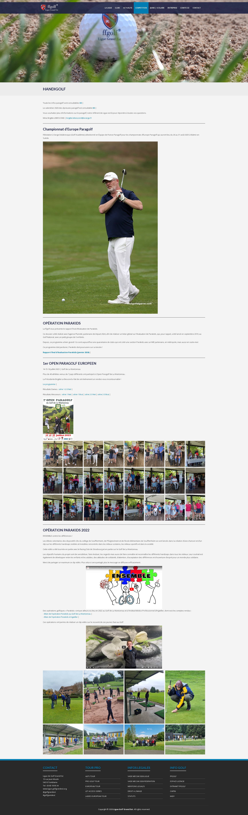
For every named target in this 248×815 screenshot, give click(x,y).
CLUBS (117, 8)
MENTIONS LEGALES (136, 786)
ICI (94, 108)
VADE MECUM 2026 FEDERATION (141, 781)
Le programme (49, 384)
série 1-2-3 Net (65, 389)
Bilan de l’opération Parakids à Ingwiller (61, 617)
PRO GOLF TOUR (92, 781)
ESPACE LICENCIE (177, 781)
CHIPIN (173, 791)
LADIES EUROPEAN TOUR (95, 796)
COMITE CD (184, 8)
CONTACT (197, 8)
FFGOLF (173, 776)
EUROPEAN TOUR (92, 786)
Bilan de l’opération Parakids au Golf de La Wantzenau (67, 614)
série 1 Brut (78, 394)
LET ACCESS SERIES (93, 791)
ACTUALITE (127, 8)
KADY (172, 796)
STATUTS (131, 796)
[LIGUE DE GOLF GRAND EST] (49, 7)
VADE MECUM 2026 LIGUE (138, 776)
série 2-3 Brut (103, 394)
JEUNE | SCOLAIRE (157, 8)
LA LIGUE (108, 8)
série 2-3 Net (90, 394)
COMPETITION (141, 8)
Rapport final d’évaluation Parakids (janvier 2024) (66, 352)
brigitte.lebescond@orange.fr (79, 118)
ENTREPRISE (172, 8)
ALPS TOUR (90, 776)
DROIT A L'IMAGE (135, 791)
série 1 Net (66, 394)
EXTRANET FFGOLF (177, 786)
